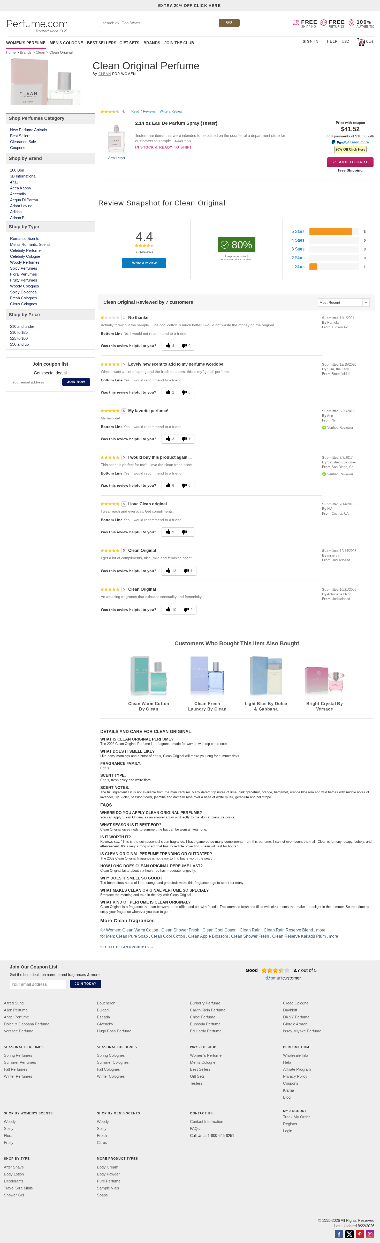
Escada (103, 1017)
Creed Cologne (295, 1003)
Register (290, 1124)
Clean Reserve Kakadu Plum (299, 936)
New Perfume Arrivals (28, 130)
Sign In (311, 41)
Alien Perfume (16, 1010)
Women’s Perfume (206, 1055)
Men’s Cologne (202, 1062)
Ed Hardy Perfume (206, 1031)
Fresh (102, 1135)
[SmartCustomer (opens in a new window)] (283, 978)
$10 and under (22, 326)
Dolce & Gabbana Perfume (26, 1024)
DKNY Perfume (296, 1017)
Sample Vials (108, 1188)
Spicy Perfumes (23, 268)
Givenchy (105, 1024)
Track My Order (296, 1117)
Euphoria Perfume (205, 1024)
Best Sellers (101, 43)
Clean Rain (250, 930)
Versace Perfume (18, 1031)
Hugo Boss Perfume (114, 1031)
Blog (287, 1097)
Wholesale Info (295, 1055)
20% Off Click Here (350, 149)
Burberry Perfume (205, 1003)
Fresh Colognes (23, 298)
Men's (66, 43)
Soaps (102, 1195)
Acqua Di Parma (24, 200)
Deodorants (14, 1181)
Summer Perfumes (20, 1062)
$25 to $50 (19, 338)
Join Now (76, 382)
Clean (104, 74)
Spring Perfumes (18, 1055)
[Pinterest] (360, 1234)
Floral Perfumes (23, 274)
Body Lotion (14, 1174)
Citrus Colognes (23, 304)
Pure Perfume (108, 1181)
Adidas (16, 212)
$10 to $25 (19, 332)
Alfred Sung (14, 1003)
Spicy (8, 1128)
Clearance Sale (23, 141)
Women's (25, 43)
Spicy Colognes (23, 292)
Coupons (17, 147)
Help (332, 41)
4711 (14, 182)
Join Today (85, 984)
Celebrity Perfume (25, 250)
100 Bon (17, 170)
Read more (183, 141)
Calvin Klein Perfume (207, 1010)
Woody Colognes (24, 286)
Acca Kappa (20, 188)
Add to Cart (353, 162)
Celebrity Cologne (25, 256)
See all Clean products (124, 947)
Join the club (179, 43)
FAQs (195, 1128)
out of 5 (305, 970)
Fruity (8, 1142)
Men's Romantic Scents (30, 244)
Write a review (144, 263)
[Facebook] (339, 1234)
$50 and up (19, 344)
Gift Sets (129, 43)
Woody (10, 1121)
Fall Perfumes (15, 1069)
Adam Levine (21, 206)
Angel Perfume (16, 1017)
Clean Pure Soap (132, 936)
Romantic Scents (24, 238)
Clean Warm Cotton (140, 930)
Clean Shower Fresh (180, 930)
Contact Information (206, 1121)
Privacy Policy (295, 1076)
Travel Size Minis (18, 1188)
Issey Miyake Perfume (302, 1031)
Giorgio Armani (295, 1024)
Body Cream (107, 1167)
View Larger (116, 158)
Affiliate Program (297, 1069)
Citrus (102, 1142)
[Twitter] (349, 1234)
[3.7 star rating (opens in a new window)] (276, 970)
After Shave (14, 1167)
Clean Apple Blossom (208, 936)
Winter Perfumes (18, 1076)
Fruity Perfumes (23, 280)
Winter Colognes (111, 1076)
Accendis (18, 194)
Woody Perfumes (25, 262)
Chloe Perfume (202, 1017)
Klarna (288, 1090)
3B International (23, 176)
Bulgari (103, 1010)
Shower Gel (14, 1195)
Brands (151, 43)
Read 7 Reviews (144, 111)
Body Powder (108, 1174)
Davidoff (290, 1010)
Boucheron (106, 1003)
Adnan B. (18, 218)
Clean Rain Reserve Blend (288, 930)
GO (229, 22)
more (320, 930)
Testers (196, 1083)
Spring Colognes (111, 1055)
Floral (8, 1135)
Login (287, 1131)
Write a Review (171, 111)
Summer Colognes (113, 1062)
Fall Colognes (108, 1069)
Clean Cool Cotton (219, 930)
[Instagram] (370, 1234)
